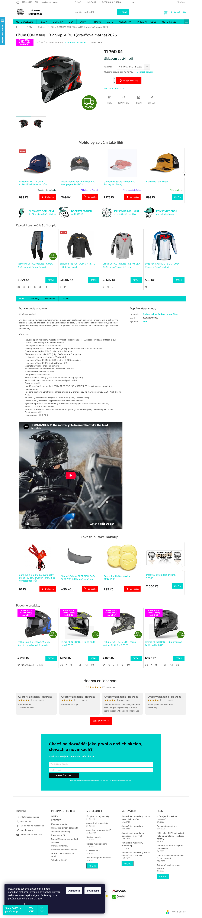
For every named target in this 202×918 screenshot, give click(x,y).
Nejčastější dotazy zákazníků (64, 828)
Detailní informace (112, 88)
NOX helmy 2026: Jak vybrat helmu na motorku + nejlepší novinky (170, 836)
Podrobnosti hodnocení (76, 42)
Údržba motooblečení (96, 844)
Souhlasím (93, 890)
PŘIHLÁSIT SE (63, 775)
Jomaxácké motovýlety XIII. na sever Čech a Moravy (136, 854)
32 (24, 287)
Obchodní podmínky (60, 831)
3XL (93, 665)
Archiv (92, 865)
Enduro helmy (150, 314)
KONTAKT (91, 2)
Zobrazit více (101, 720)
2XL (86, 665)
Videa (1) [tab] (34, 298)
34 (29, 287)
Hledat (123, 12)
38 (40, 287)
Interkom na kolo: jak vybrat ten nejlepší (170, 847)
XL (80, 665)
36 (35, 287)
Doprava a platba (111, 2)
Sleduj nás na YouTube (31, 834)
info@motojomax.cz (29, 817)
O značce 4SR (93, 850)
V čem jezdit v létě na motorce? (167, 817)
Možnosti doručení (145, 72)
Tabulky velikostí (59, 860)
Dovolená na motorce (167, 826)
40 (45, 287)
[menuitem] (24, 21)
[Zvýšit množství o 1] (114, 79)
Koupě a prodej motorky (97, 816)
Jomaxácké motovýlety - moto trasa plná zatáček (136, 817)
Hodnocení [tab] (50, 298)
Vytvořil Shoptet (178, 912)
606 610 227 (26, 821)
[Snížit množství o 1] (114, 82)
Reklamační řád (58, 835)
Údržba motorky (94, 837)
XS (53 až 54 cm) (25, 665)
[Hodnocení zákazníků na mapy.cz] (119, 893)
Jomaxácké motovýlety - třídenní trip (133, 844)
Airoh (145, 321)
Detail (177, 197)
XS (61, 665)
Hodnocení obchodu (101, 680)
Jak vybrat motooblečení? (98, 830)
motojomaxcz (26, 830)
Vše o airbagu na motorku (98, 857)
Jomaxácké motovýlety (97, 823)
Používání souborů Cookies (64, 849)
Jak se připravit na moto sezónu (168, 866)
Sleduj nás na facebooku (32, 825)
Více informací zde (32, 898)
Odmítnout (74, 890)
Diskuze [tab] (65, 298)
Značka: (95, 42)
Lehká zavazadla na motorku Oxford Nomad (170, 857)
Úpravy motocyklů (59, 846)
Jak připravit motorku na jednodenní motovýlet (133, 834)
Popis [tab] (21, 298)
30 (18, 287)
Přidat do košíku (130, 80)
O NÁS (78, 2)
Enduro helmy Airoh (168, 314)
